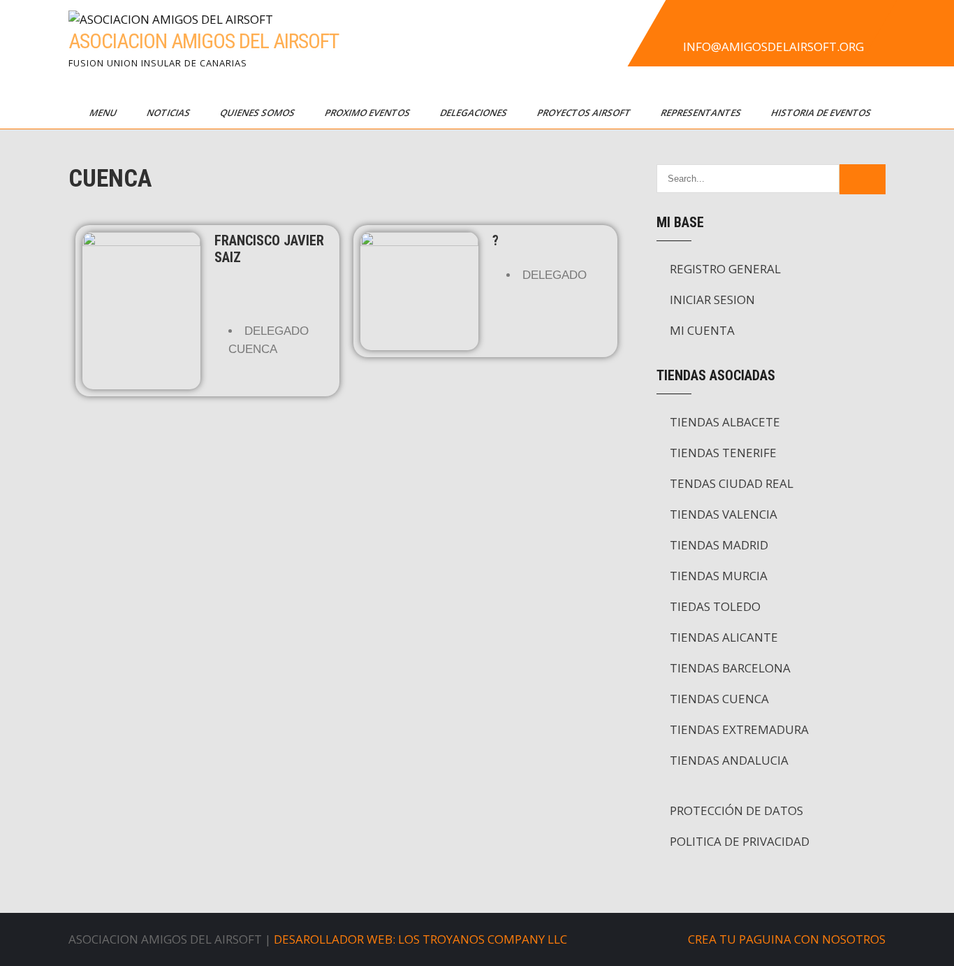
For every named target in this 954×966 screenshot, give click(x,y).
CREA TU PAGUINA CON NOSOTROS (787, 939)
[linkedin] (772, 24)
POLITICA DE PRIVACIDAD (739, 841)
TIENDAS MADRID (719, 545)
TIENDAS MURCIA (719, 576)
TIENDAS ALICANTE (724, 637)
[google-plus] (742, 24)
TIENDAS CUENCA (719, 699)
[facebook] (680, 24)
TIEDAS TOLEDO (715, 606)
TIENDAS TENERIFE (723, 453)
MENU (104, 112)
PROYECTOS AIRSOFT (585, 112)
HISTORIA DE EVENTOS (822, 112)
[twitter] (711, 24)
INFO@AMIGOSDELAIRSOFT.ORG (773, 46)
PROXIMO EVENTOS (368, 112)
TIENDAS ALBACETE (725, 422)
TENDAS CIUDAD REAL (731, 483)
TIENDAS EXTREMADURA (739, 729)
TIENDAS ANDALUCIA (729, 760)
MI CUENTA (702, 330)
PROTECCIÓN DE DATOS (736, 810)
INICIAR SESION (712, 299)
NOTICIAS (169, 112)
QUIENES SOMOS (258, 112)
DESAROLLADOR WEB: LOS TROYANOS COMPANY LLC (420, 939)
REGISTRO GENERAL (725, 269)
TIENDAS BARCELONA (730, 668)
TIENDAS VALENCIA (723, 514)
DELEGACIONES (475, 112)
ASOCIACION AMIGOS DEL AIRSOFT (203, 41)
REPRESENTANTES (701, 112)
